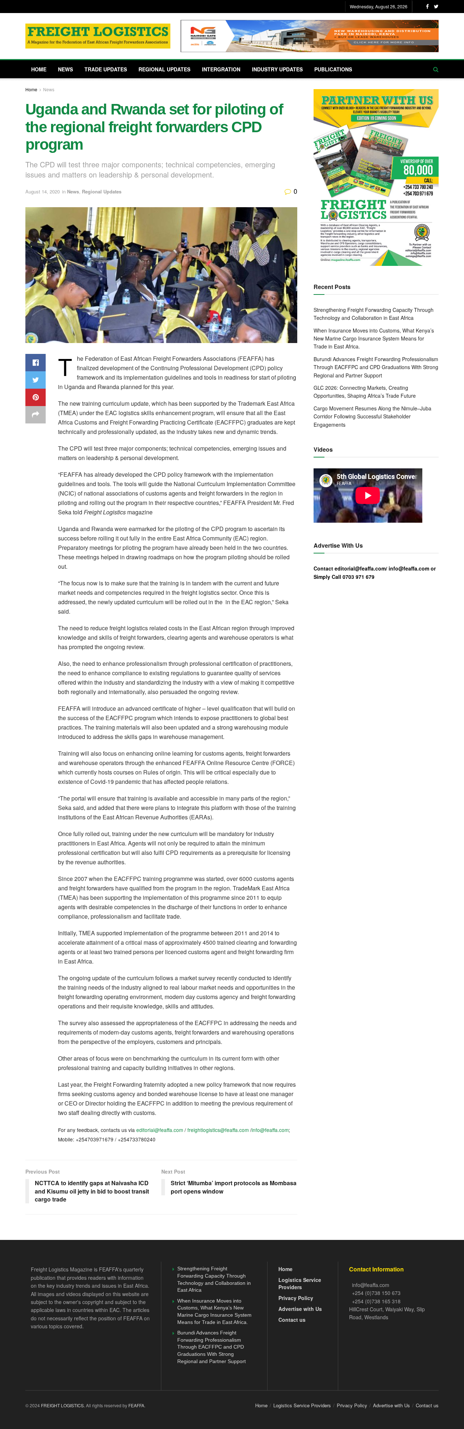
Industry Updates (277, 69)
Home (38, 69)
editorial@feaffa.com (159, 1129)
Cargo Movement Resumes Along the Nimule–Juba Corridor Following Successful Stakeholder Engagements (372, 416)
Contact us (292, 1319)
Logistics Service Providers (299, 1283)
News (65, 69)
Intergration (221, 69)
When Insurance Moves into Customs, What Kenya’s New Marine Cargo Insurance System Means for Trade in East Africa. (374, 338)
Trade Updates (105, 69)
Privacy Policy (295, 1297)
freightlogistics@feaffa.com (218, 1129)
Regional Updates (164, 69)
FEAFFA (136, 1405)
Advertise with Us (300, 1308)
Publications (333, 69)
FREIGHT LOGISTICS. (63, 1405)
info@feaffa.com (270, 1129)
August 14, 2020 (42, 191)
